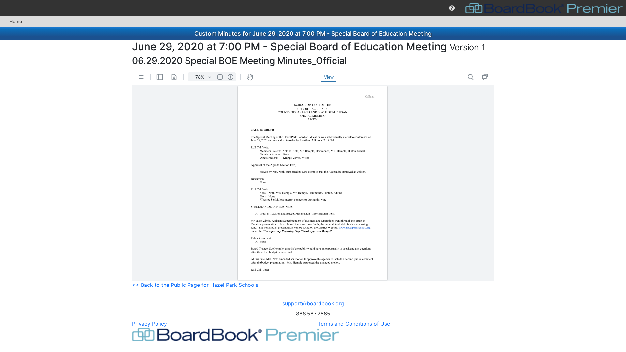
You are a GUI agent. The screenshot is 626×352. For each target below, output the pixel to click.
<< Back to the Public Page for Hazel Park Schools (195, 285)
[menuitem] (452, 8)
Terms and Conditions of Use (354, 323)
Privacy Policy (149, 323)
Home (15, 21)
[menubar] (313, 8)
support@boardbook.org (313, 303)
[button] (452, 8)
